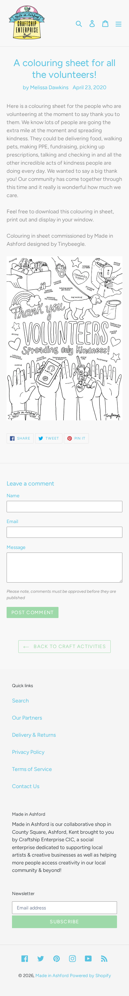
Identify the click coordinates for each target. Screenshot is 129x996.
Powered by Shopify (90, 975)
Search (20, 700)
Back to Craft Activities (69, 646)
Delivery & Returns (34, 735)
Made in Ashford (52, 975)
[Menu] (118, 23)
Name (13, 495)
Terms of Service (32, 769)
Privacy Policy (28, 752)
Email (12, 521)
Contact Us (25, 786)
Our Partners (27, 717)
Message (16, 547)
